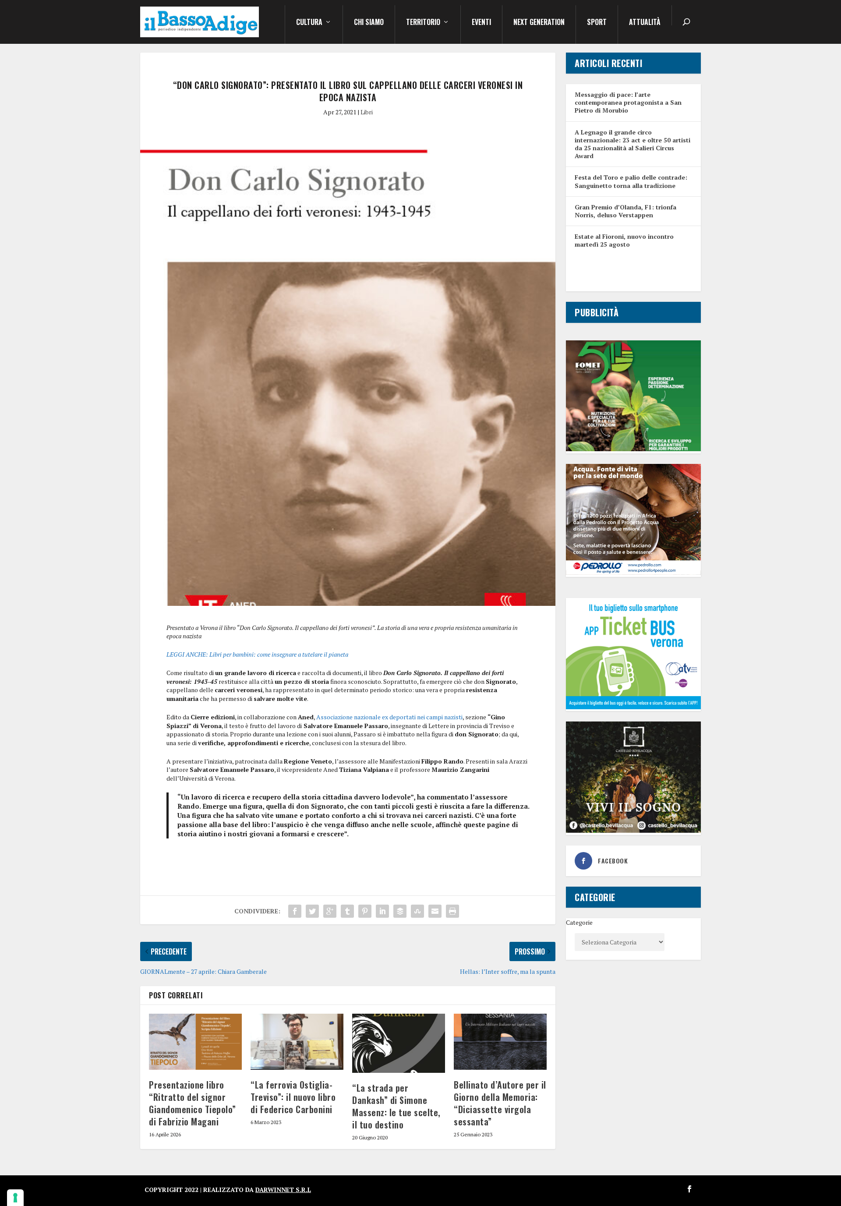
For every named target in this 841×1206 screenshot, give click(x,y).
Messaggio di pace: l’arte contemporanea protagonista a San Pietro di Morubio (628, 102)
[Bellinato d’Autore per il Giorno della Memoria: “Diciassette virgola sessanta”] (500, 1041)
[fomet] (633, 449)
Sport (597, 22)
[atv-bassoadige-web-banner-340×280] (633, 707)
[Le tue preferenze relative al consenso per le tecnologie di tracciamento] (15, 1197)
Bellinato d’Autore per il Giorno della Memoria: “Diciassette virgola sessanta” (500, 1103)
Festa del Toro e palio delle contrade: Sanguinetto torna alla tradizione (631, 181)
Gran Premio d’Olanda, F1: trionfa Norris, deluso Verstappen (625, 211)
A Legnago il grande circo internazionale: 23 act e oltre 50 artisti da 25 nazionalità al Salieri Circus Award (632, 144)
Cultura (309, 22)
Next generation (539, 22)
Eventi (481, 22)
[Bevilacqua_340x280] (633, 830)
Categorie (579, 922)
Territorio (423, 22)
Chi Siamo (369, 22)
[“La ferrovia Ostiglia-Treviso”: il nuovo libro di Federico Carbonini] (297, 1041)
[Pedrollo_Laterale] (633, 572)
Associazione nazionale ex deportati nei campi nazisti (389, 717)
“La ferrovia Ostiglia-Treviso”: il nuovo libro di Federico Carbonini (293, 1097)
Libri (366, 112)
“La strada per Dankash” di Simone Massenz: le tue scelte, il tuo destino (396, 1106)
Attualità (645, 22)
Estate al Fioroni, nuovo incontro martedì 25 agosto (624, 240)
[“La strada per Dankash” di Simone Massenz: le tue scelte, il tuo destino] (398, 1043)
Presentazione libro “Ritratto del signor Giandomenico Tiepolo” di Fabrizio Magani (192, 1103)
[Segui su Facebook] (689, 1189)
